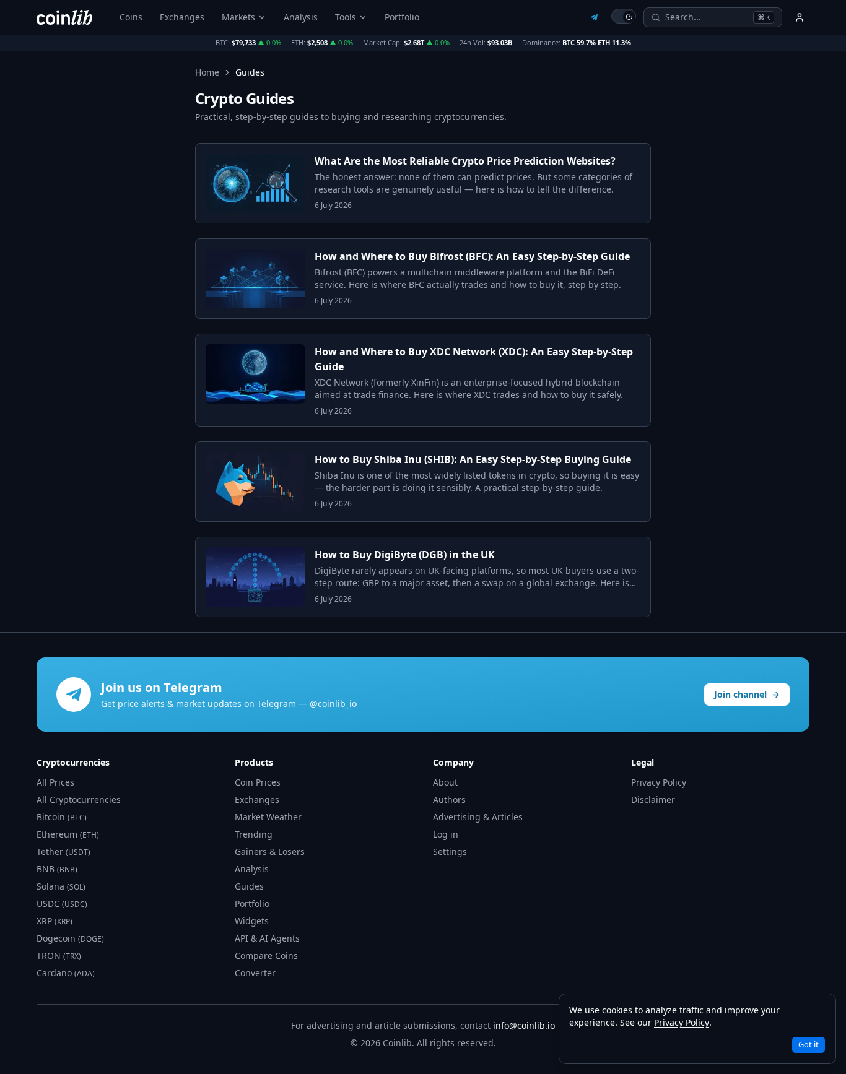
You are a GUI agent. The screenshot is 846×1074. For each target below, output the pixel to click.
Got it (808, 1044)
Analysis (301, 17)
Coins (131, 17)
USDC (62, 903)
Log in (445, 834)
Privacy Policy (658, 782)
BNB (57, 869)
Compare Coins (266, 955)
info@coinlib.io (524, 1025)
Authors (449, 799)
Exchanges (182, 17)
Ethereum (68, 834)
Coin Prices (258, 782)
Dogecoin (70, 938)
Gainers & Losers (270, 851)
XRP (54, 921)
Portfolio (402, 17)
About (445, 782)
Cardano (66, 973)
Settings (450, 851)
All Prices (55, 782)
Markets (238, 17)
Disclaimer (653, 799)
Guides (249, 886)
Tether (63, 851)
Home (207, 72)
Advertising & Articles (478, 817)
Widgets (252, 921)
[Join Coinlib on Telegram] (594, 17)
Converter (255, 973)
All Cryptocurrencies (79, 799)
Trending (254, 834)
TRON (59, 955)
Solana (61, 886)
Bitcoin (62, 817)
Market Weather (268, 817)
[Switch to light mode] (623, 16)
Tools (345, 17)
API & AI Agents (267, 938)
